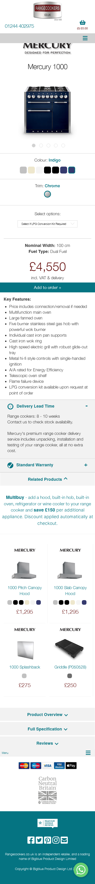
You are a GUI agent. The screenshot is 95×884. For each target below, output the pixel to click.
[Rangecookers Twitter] (40, 841)
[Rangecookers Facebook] (31, 841)
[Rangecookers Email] (64, 841)
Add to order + (47, 287)
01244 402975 (19, 26)
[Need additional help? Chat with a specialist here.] (81, 869)
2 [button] (41, 145)
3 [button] (48, 145)
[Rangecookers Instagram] (56, 841)
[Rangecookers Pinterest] (48, 841)
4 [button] (55, 145)
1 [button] (33, 145)
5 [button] (63, 145)
